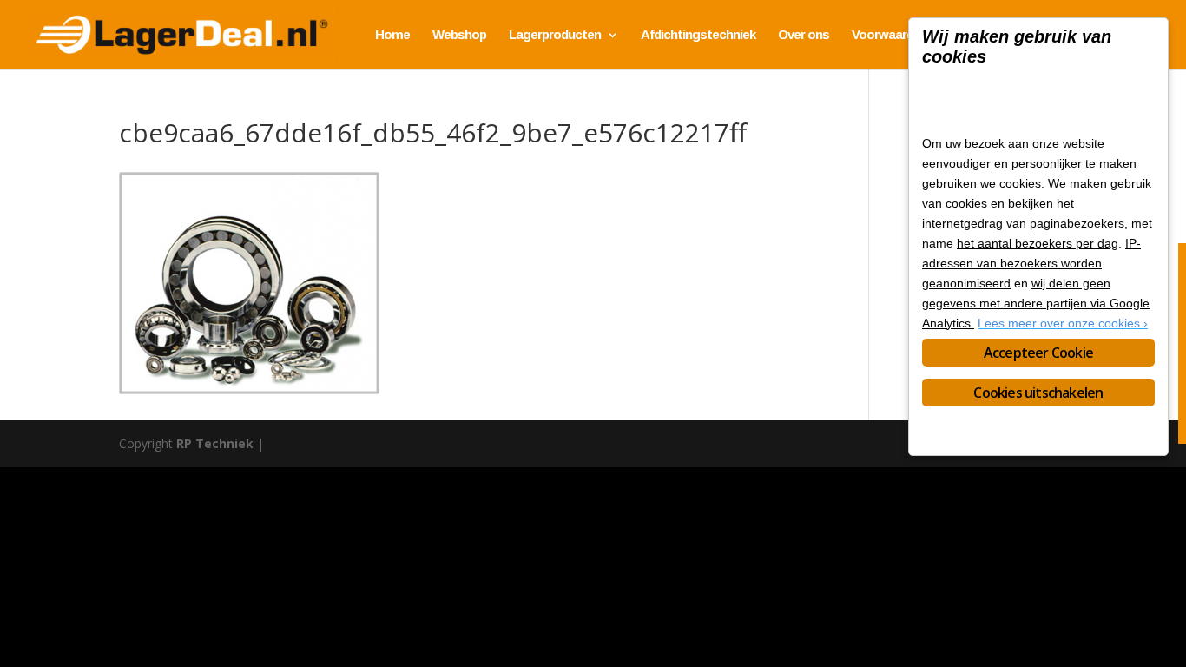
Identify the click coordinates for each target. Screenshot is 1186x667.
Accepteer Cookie (1038, 352)
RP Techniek (215, 443)
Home (392, 35)
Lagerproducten (555, 35)
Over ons (803, 35)
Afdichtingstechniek (698, 35)
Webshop (459, 35)
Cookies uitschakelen (1038, 392)
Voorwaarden (889, 35)
